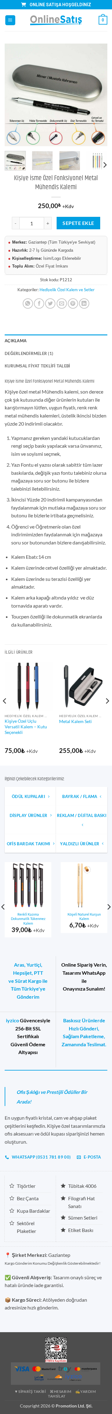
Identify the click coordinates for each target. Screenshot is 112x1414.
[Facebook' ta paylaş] (39, 303)
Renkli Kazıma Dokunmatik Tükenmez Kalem (28, 918)
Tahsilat (57, 1396)
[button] (10, 20)
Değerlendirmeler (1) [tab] (29, 353)
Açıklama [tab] (15, 340)
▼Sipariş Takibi (30, 1391)
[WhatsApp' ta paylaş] (28, 303)
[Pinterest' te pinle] (73, 303)
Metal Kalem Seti (75, 721)
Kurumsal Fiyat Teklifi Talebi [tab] (37, 365)
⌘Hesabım (61, 1391)
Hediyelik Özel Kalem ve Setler (67, 289)
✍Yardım (85, 1391)
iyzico (12, 1020)
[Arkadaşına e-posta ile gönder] (62, 303)
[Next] (97, 95)
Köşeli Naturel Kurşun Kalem (84, 916)
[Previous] (14, 95)
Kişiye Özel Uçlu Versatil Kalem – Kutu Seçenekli (26, 727)
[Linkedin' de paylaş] (84, 303)
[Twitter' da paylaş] (50, 303)
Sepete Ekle (78, 223)
